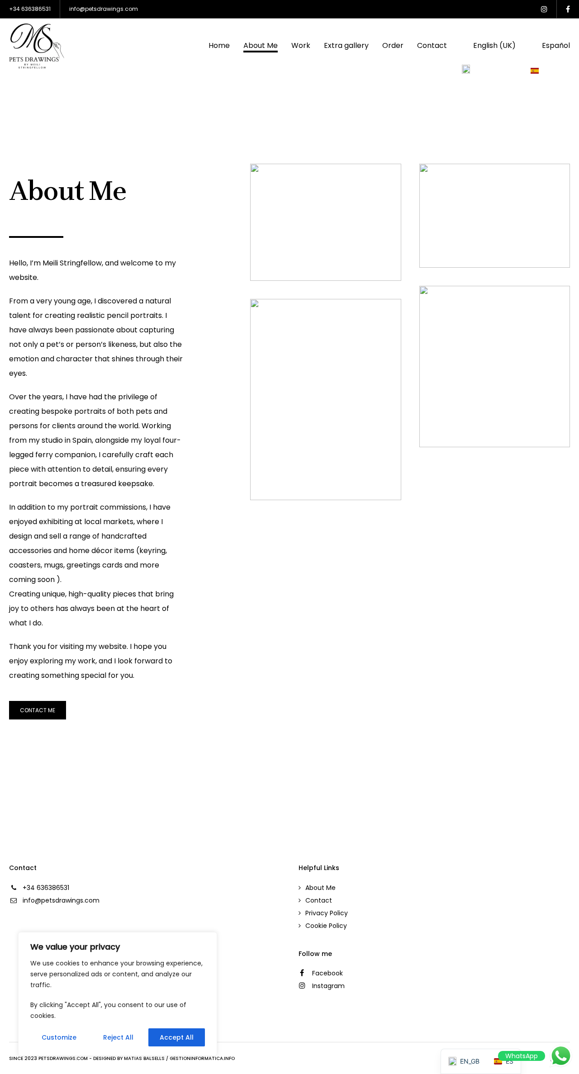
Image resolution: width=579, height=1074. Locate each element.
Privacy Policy (326, 913)
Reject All (118, 1037)
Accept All (177, 1037)
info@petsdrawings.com (103, 9)
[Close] (207, 939)
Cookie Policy (326, 925)
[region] (117, 994)
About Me (320, 887)
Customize (59, 1037)
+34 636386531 (30, 9)
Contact (318, 900)
